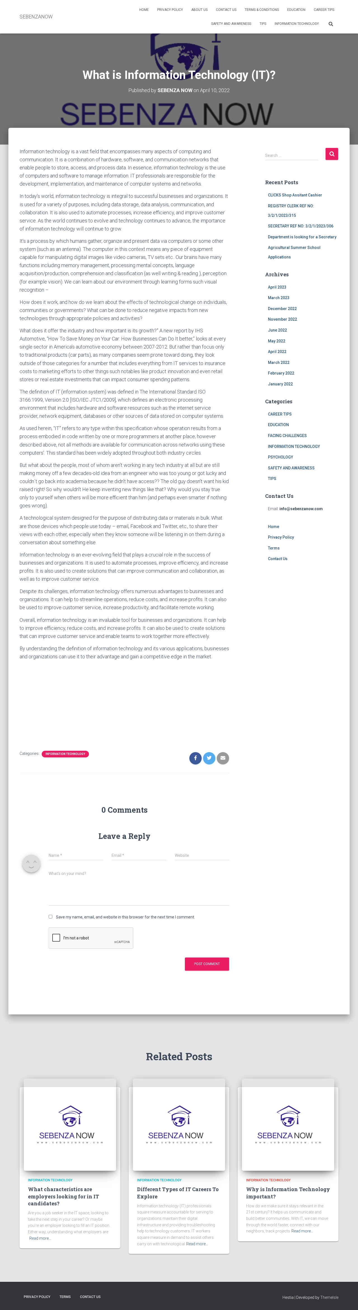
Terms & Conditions (262, 10)
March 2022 (278, 362)
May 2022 (276, 341)
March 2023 (278, 298)
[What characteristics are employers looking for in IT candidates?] (70, 1124)
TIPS (263, 24)
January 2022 (280, 384)
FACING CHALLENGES (287, 435)
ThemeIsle (329, 1297)
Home (144, 10)
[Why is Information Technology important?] (288, 1124)
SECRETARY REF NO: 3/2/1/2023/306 (300, 226)
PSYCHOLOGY (280, 457)
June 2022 (277, 330)
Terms (274, 548)
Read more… (40, 1238)
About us (199, 10)
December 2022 (282, 308)
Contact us (226, 10)
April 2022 (277, 351)
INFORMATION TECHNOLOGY (297, 24)
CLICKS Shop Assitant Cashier (295, 195)
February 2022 (281, 373)
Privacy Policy (170, 10)
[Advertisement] (124, 704)
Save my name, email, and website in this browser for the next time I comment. (125, 917)
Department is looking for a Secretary (302, 237)
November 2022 (282, 319)
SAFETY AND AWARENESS (231, 24)
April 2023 (277, 287)
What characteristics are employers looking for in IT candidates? (63, 1196)
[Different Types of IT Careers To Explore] (179, 1124)
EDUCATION (296, 10)
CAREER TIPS (324, 10)
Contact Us (278, 558)
